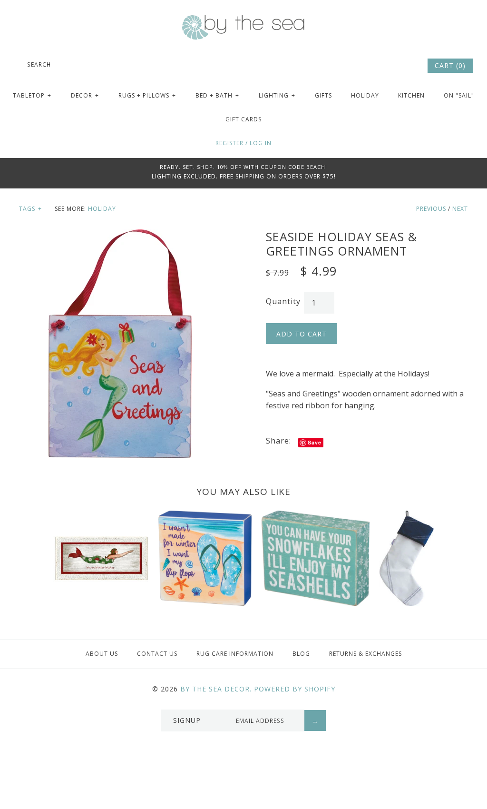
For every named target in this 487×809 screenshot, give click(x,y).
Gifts (323, 95)
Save (314, 442)
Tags (30, 209)
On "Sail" (459, 95)
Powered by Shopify (294, 688)
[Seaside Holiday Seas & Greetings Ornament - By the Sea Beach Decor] (120, 235)
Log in (261, 143)
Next (460, 209)
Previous (431, 209)
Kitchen (411, 95)
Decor (85, 95)
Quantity (283, 301)
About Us (102, 654)
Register (229, 143)
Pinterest (393, 65)
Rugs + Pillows (147, 95)
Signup (187, 720)
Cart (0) (450, 65)
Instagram (405, 65)
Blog (301, 654)
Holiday (365, 95)
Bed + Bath (217, 95)
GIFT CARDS (243, 119)
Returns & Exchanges (365, 654)
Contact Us (157, 654)
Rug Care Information (234, 654)
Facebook (380, 65)
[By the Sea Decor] (243, 20)
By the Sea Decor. (216, 688)
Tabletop (32, 95)
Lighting (277, 95)
